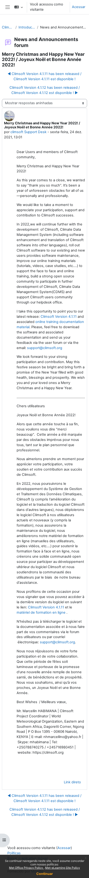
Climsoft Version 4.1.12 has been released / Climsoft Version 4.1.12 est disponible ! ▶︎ (44, 90)
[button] (18, 7)
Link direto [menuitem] (72, 782)
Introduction (27, 27)
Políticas (14, 853)
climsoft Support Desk (28, 132)
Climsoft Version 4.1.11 (59, 316)
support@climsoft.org (44, 348)
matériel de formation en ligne (41, 612)
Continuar (44, 874)
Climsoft (8, 27)
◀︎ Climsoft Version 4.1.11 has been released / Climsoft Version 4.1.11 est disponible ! (44, 76)
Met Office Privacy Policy (26, 867)
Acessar (78, 7)
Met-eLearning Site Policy (62, 867)
